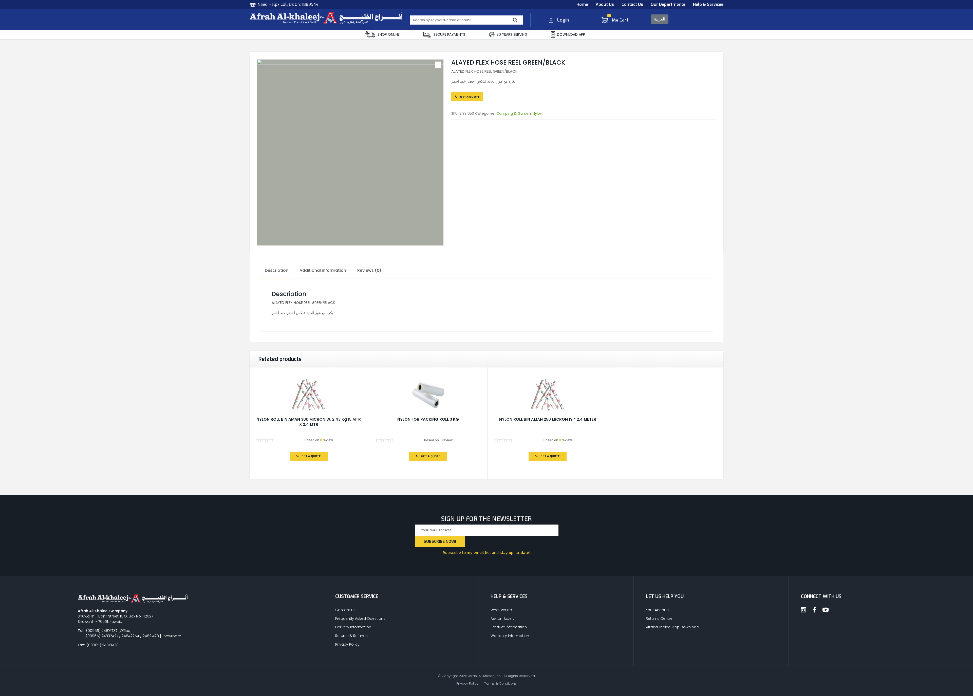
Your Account (658, 609)
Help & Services (708, 4)
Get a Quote (469, 97)
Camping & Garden (513, 113)
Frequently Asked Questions (360, 618)
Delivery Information (353, 627)
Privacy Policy (347, 644)
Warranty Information (510, 635)
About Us (605, 4)
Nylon (537, 113)
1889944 (310, 4)
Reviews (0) (369, 270)
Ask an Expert (502, 618)
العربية (659, 19)
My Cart (620, 20)
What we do (501, 609)
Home (582, 4)
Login (563, 20)
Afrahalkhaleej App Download (672, 627)
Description (276, 270)
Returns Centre (659, 618)
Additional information (323, 270)
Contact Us (632, 4)
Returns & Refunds (351, 635)
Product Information (509, 627)
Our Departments (668, 4)
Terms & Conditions (500, 683)
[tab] (276, 270)
